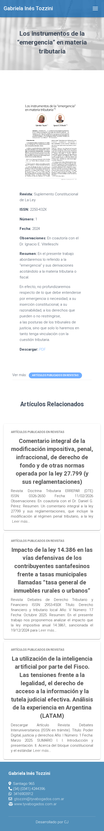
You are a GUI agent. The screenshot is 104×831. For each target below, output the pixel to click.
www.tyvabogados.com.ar (35, 804)
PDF (42, 349)
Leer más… (21, 521)
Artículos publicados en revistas (55, 375)
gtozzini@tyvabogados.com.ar (39, 799)
